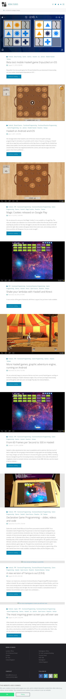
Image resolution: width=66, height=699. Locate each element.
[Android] (55, 676)
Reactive (40, 128)
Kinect (27, 288)
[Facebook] (53, 4)
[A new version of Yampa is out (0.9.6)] (32, 562)
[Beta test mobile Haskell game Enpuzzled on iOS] (32, 33)
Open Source (34, 288)
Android (11, 56)
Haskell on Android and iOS (20, 130)
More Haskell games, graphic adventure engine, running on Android (31, 366)
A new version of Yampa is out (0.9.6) (25, 573)
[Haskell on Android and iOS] (32, 103)
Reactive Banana (39, 570)
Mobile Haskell (50, 56)
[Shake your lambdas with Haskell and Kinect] (32, 261)
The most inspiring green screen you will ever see (32, 614)
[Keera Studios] (4, 4)
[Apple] (51, 676)
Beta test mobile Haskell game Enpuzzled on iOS (31, 62)
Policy (23, 694)
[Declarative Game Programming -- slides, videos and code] (32, 490)
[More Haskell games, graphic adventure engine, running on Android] (32, 334)
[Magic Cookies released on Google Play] (32, 182)
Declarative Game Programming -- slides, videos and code (31, 519)
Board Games (18, 125)
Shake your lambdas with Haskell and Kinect (29, 291)
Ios (39, 56)
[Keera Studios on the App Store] (58, 4)
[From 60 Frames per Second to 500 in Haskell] (32, 412)
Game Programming (13, 128)
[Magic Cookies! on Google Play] (61, 4)
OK (7, 694)
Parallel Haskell (32, 128)
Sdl (41, 514)
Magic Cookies (30, 209)
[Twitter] (55, 4)
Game (24, 56)
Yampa (9, 59)
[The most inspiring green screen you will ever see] (32, 603)
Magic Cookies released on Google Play (26, 212)
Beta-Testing (17, 56)
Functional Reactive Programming (47, 125)
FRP (15, 207)
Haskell (35, 56)
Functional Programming (30, 125)
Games (29, 56)
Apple (16, 609)
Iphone (43, 56)
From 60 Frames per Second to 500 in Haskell (30, 442)
